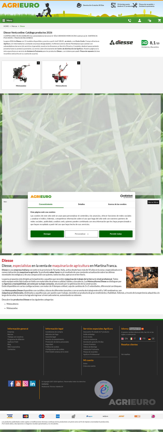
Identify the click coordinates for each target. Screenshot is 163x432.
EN (126, 338)
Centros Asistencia (90, 339)
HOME (6, 26)
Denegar (47, 234)
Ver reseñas (125, 354)
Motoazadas (12, 308)
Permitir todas (116, 234)
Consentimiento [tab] (45, 204)
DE (153, 338)
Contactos (11, 349)
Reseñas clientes (129, 344)
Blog (9, 344)
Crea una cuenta (89, 366)
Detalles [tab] (81, 204)
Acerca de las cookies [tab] (117, 204)
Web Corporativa (14, 347)
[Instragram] (25, 389)
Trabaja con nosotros (15, 337)
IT (134, 338)
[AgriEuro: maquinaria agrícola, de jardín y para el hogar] (27, 5)
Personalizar (80, 234)
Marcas (14, 26)
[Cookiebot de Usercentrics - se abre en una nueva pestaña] (122, 196)
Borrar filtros (153, 202)
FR (143, 338)
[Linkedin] (32, 389)
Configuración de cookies (54, 349)
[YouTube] (18, 389)
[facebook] (11, 389)
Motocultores (12, 304)
